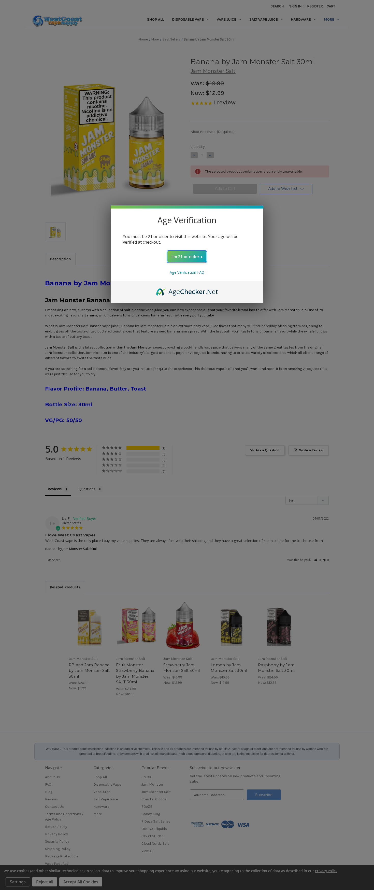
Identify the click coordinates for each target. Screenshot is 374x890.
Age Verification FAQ (187, 272)
